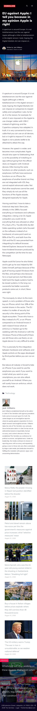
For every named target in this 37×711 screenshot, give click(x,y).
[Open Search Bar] (27, 6)
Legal (17, 708)
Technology (10, 393)
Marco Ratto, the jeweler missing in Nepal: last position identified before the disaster (18, 491)
